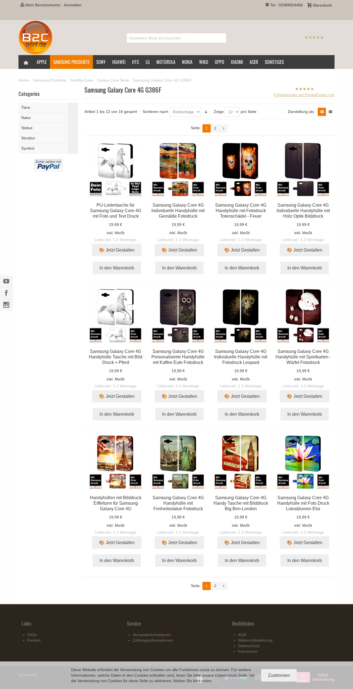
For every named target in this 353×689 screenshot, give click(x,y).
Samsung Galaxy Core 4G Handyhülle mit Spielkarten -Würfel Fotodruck (303, 357)
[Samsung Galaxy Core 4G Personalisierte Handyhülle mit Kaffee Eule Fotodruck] (178, 316)
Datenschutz (226, 675)
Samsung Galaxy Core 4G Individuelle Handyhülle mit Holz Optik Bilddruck (303, 210)
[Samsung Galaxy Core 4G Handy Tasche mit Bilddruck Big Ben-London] (240, 462)
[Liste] (330, 112)
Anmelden (73, 5)
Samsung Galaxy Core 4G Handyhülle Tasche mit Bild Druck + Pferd (115, 357)
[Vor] (224, 128)
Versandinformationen (152, 635)
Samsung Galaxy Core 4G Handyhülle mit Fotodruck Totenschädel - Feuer (240, 210)
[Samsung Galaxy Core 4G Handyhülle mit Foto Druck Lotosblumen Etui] (303, 462)
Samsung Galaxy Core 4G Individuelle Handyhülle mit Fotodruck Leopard (240, 357)
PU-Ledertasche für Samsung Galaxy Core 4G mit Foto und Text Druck (115, 210)
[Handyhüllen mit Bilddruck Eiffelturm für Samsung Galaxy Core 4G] (116, 462)
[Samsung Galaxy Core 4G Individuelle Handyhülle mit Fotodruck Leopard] (240, 316)
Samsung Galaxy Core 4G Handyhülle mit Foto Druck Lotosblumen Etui (303, 503)
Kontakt (34, 640)
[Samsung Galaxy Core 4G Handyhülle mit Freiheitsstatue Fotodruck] (178, 462)
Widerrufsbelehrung (255, 640)
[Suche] (221, 38)
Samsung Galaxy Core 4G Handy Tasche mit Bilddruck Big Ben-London (240, 503)
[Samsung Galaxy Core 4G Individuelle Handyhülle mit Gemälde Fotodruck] (178, 169)
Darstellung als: (301, 111)
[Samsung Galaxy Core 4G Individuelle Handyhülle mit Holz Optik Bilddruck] (303, 169)
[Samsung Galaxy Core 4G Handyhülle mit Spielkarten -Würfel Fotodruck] (303, 316)
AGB (242, 635)
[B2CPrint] (35, 38)
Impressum (248, 651)
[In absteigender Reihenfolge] (206, 112)
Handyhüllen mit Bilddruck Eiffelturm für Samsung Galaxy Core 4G (115, 503)
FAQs (32, 635)
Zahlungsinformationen (153, 640)
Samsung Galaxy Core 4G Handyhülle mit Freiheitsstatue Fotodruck (178, 503)
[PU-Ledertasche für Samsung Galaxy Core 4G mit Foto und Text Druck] (116, 169)
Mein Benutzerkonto (42, 5)
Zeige (219, 111)
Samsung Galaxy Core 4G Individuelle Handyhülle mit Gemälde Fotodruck (178, 210)
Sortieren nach (155, 111)
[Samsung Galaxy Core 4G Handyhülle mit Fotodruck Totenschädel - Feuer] (240, 169)
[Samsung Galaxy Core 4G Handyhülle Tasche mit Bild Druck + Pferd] (116, 316)
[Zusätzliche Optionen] (48, 162)
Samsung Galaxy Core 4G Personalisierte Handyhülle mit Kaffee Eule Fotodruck (178, 357)
